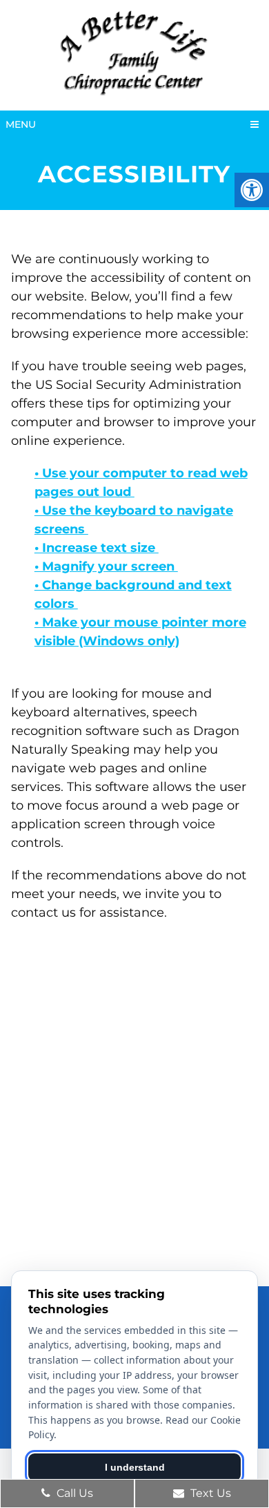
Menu (21, 124)
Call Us (73, 1493)
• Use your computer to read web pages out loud (141, 482)
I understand (135, 1467)
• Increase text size (96, 547)
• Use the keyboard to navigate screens (133, 520)
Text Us (209, 1493)
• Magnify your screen (106, 566)
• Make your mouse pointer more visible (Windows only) (140, 632)
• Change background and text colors (133, 594)
